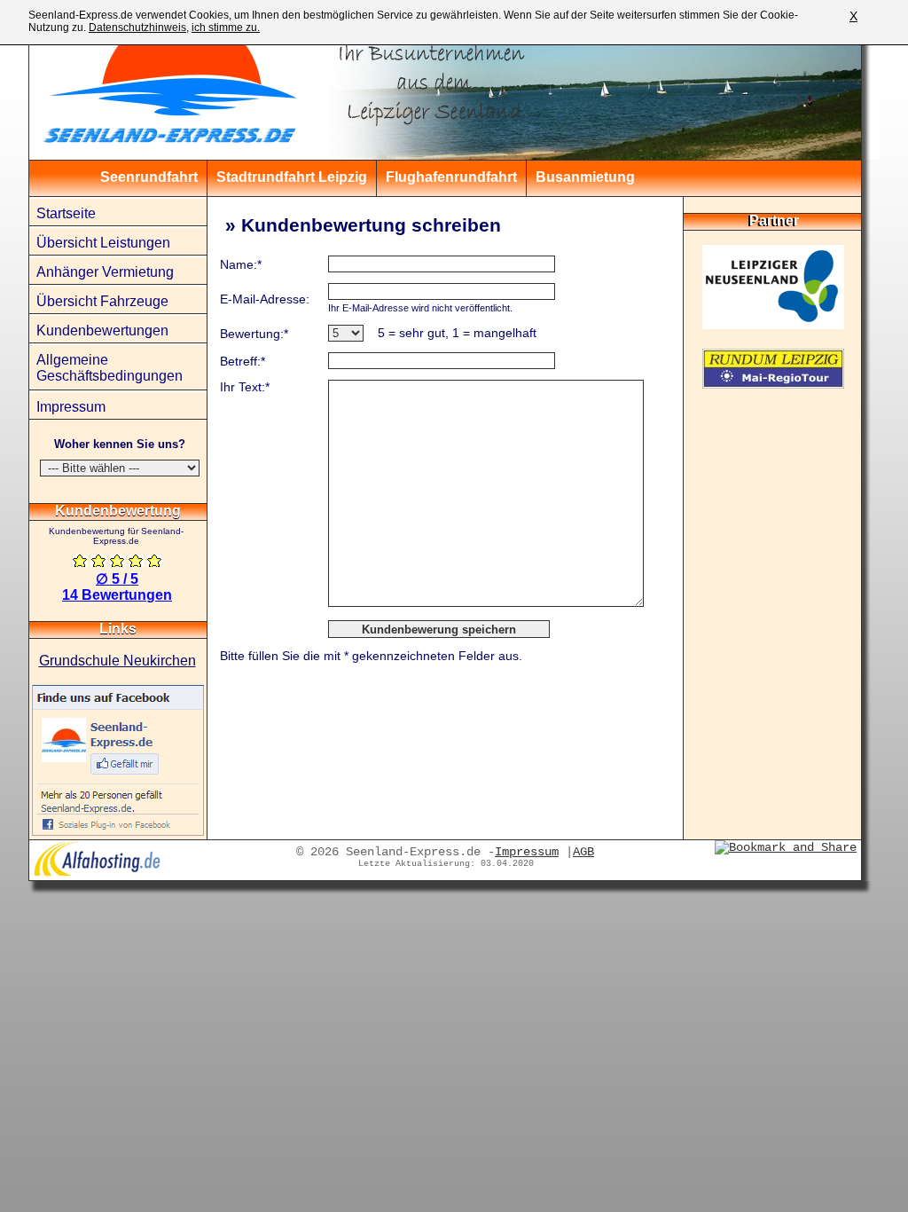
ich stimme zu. (226, 27)
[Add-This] (786, 847)
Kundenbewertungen (102, 330)
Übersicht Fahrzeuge (102, 301)
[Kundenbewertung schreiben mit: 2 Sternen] (98, 562)
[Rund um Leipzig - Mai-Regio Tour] (773, 383)
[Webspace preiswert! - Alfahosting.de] (97, 872)
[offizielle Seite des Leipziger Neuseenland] (773, 324)
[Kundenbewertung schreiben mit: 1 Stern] (80, 562)
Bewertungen (117, 594)
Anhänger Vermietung (105, 271)
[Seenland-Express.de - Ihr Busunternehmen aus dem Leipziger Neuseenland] (140, 88)
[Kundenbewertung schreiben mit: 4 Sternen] (136, 562)
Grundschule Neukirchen (117, 660)
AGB (583, 852)
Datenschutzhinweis (137, 27)
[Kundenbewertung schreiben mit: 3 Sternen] (117, 562)
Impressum (71, 406)
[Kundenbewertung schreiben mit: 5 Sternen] (154, 562)
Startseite (66, 213)
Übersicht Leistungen (103, 242)
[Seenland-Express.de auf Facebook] (118, 830)
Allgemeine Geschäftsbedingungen (109, 367)
